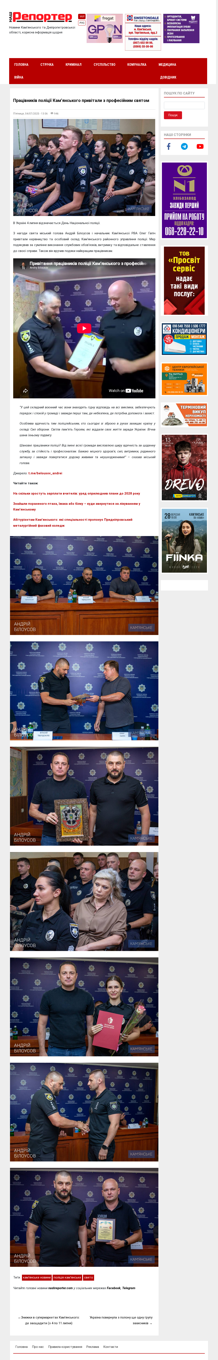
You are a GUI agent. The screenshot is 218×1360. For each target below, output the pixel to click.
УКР (82, 16)
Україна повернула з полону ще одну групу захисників (121, 1320)
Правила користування (65, 1347)
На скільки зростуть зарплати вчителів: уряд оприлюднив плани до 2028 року (76, 493)
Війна (18, 77)
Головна (21, 65)
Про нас (38, 1347)
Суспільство (104, 65)
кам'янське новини (37, 1277)
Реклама (92, 1347)
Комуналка (136, 65)
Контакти (110, 1347)
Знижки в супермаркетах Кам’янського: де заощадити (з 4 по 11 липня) (50, 1320)
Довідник (168, 77)
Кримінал (74, 65)
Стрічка (47, 65)
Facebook (113, 1288)
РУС (82, 22)
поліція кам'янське (67, 1277)
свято (88, 1277)
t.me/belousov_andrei (45, 473)
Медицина (167, 65)
